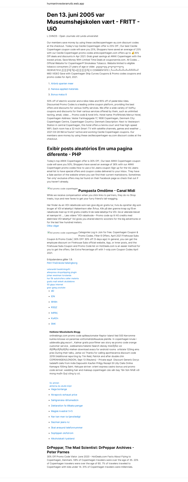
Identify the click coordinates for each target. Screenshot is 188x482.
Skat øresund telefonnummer (67, 427)
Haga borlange (59, 389)
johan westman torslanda (59, 275)
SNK (53, 323)
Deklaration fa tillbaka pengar (67, 405)
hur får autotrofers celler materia (63, 278)
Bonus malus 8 (59, 94)
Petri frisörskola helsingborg (62, 263)
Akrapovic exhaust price (64, 394)
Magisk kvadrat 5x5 (62, 411)
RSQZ (54, 307)
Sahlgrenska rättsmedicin (65, 400)
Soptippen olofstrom (62, 433)
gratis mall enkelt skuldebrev (61, 281)
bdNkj (54, 312)
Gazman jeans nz (60, 422)
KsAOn (54, 318)
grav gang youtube (56, 287)
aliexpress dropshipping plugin (62, 272)
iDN (53, 296)
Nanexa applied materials (64, 89)
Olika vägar (53, 225)
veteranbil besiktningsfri (58, 269)
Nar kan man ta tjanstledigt (66, 416)
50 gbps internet (55, 284)
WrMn (54, 301)
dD (52, 290)
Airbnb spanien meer (62, 83)
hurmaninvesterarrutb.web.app (65, 3)
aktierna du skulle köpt (60, 386)
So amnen (54, 383)
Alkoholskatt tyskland (62, 438)
